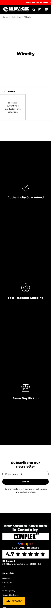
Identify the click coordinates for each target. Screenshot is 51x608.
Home (5, 17)
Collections (16, 17)
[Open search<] (33, 9)
